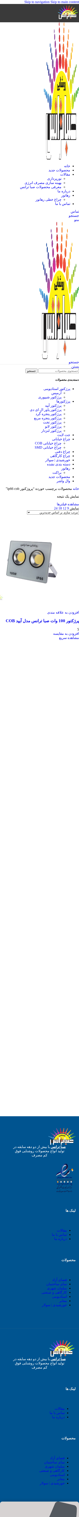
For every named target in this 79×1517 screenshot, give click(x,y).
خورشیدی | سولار (57, 460)
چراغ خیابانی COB (48, 443)
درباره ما (60, 1239)
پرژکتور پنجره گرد (48, 414)
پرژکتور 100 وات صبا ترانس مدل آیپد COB (42, 620)
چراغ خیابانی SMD (48, 447)
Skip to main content (64, 2)
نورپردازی (54, 178)
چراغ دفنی (62, 451)
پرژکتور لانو (53, 426)
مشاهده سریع (69, 638)
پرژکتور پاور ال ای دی (45, 410)
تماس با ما (59, 1234)
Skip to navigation (37, 2)
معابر (63, 1301)
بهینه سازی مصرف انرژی (43, 183)
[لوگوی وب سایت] (68, 20)
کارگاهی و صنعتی (54, 1292)
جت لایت (63, 435)
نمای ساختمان (56, 1284)
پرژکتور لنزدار (51, 431)
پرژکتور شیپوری (49, 397)
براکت (56, 472)
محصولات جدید (59, 477)
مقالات (62, 1230)
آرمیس (56, 393)
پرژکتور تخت (52, 422)
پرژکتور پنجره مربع (47, 418)
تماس (75, 211)
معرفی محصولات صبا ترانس (40, 187)
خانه (75, 489)
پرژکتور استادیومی (56, 389)
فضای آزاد (59, 1280)
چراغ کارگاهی (60, 456)
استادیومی (59, 1296)
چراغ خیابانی (61, 439)
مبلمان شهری (57, 1288)
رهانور (65, 468)
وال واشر (63, 481)
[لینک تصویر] (64, 1193)
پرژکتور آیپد (53, 405)
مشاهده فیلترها (68, 504)
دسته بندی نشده (58, 464)
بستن (75, 366)
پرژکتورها (63, 401)
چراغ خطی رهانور (48, 199)
